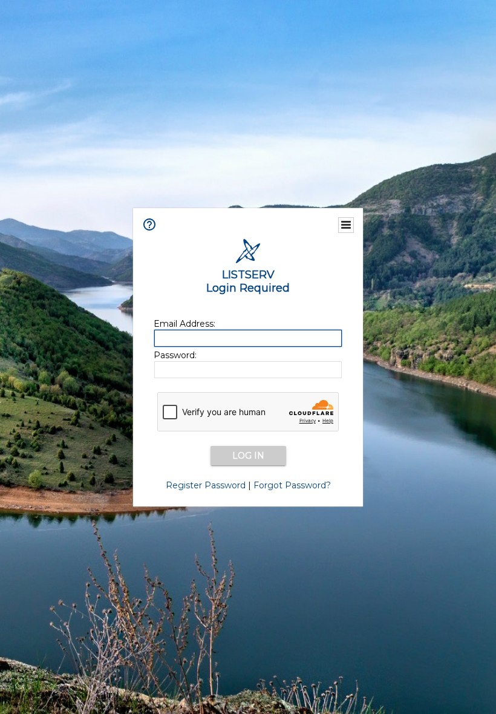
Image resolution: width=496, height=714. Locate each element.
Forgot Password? (292, 485)
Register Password (206, 485)
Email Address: (184, 323)
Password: (175, 355)
